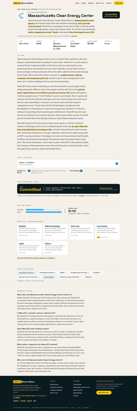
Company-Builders (56, 390)
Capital (83, 3)
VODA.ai (48, 243)
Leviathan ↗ (86, 407)
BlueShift (22, 226)
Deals (77, 3)
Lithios (21, 243)
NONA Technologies (52, 226)
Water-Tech (100, 3)
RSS (34, 401)
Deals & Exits (54, 384)
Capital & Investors (56, 387)
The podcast (77, 384)
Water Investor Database (30, 9)
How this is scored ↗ (106, 188)
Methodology (77, 393)
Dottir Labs (75, 226)
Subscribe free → (104, 393)
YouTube (23, 401)
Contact (75, 396)
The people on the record (81, 387)
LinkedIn (16, 401)
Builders (91, 3)
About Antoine (77, 390)
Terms (79, 407)
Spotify (29, 401)
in (116, 163)
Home (19, 9)
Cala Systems (102, 226)
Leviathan (74, 36)
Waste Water (23, 3)
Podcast (108, 3)
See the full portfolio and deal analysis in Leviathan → (36, 258)
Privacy (73, 407)
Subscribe (118, 3)
